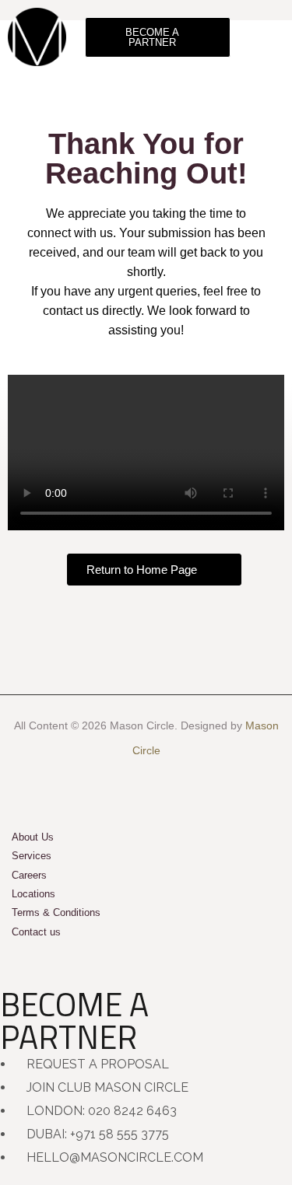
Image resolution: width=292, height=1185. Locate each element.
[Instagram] (146, 786)
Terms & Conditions (56, 912)
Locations (33, 894)
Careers (29, 875)
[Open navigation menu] (270, 37)
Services (31, 856)
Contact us (36, 932)
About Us (33, 837)
